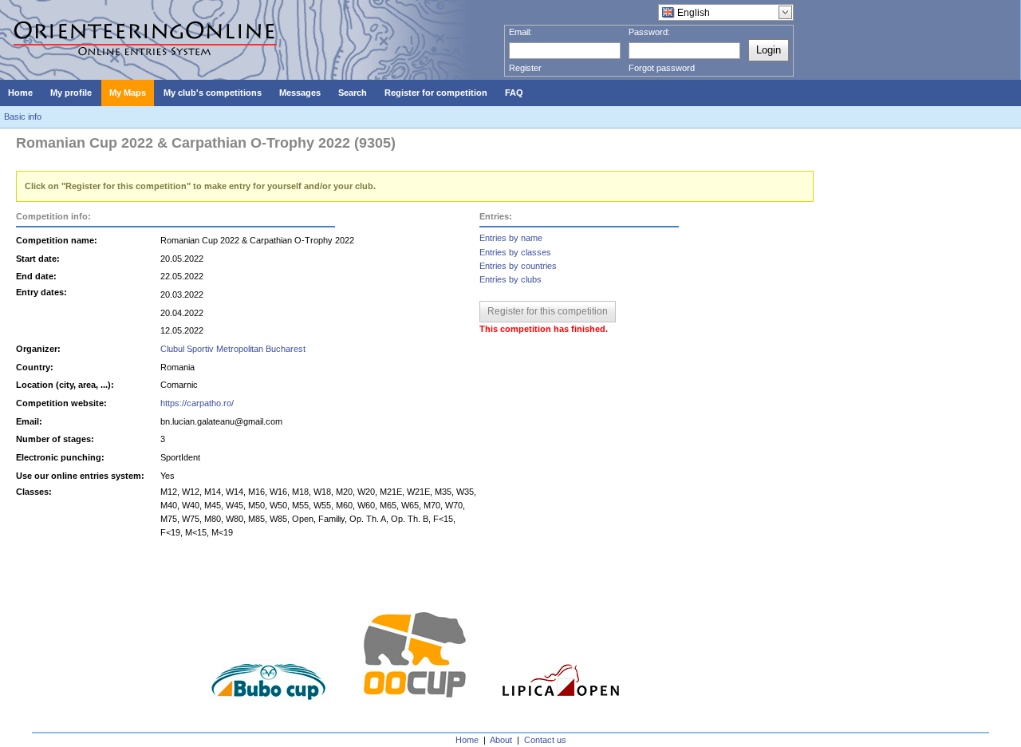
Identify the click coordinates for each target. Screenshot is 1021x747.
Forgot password (662, 68)
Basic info (22, 116)
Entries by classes (515, 252)
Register (525, 68)
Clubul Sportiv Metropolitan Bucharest (233, 349)
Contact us (545, 740)
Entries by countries (518, 266)
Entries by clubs (510, 279)
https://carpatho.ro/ (197, 403)
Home (467, 740)
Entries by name (510, 238)
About (501, 740)
